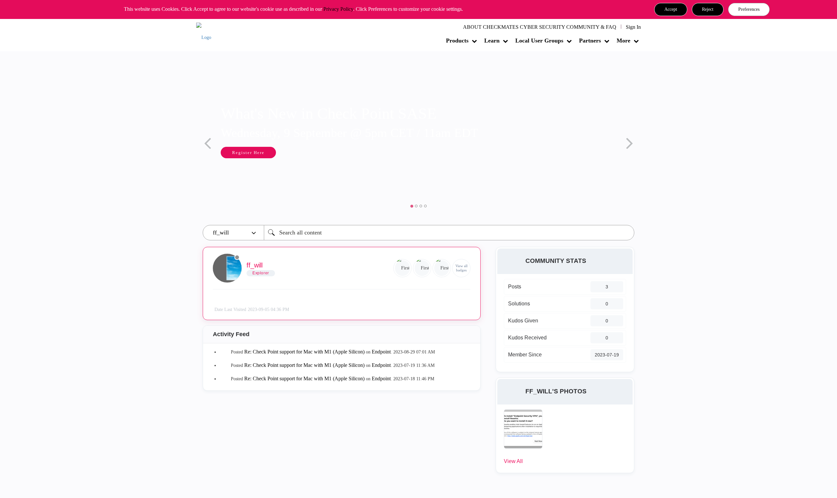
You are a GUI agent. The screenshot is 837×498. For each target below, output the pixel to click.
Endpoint (381, 351)
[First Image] (402, 268)
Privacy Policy (338, 9)
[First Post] (441, 268)
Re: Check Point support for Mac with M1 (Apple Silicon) (304, 351)
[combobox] (449, 232)
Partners (590, 40)
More (623, 40)
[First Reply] (422, 268)
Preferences (749, 9)
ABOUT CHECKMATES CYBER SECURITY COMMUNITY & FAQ (539, 27)
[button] (670, 9)
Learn (492, 40)
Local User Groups (539, 40)
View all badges (461, 268)
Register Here (216, 152)
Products (457, 40)
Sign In (633, 27)
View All (513, 461)
